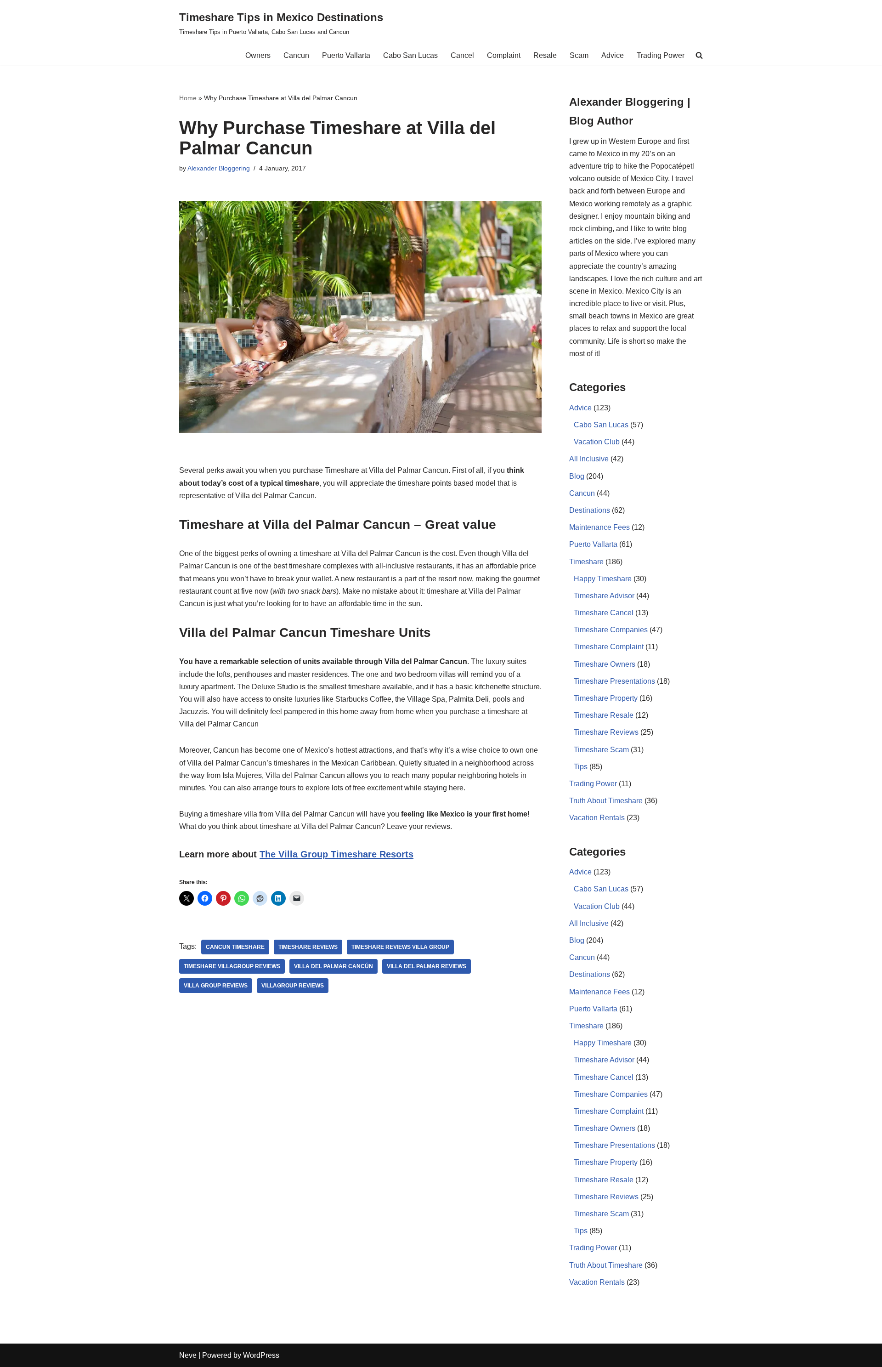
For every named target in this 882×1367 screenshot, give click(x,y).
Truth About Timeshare (606, 801)
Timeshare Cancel (603, 613)
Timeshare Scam (601, 750)
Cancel (462, 55)
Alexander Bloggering (218, 168)
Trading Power (660, 55)
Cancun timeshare (235, 947)
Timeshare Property (606, 698)
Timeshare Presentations (614, 681)
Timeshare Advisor (604, 596)
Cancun (296, 55)
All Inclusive (589, 459)
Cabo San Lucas (410, 55)
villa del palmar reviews (426, 966)
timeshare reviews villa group (400, 947)
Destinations (589, 510)
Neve (188, 1355)
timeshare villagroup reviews (232, 966)
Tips (581, 767)
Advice (612, 55)
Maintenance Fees (599, 527)
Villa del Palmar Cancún (333, 966)
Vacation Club (597, 442)
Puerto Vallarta (346, 55)
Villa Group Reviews (216, 985)
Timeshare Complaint (609, 647)
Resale (545, 55)
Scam (579, 55)
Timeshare (586, 562)
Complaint (503, 55)
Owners (258, 55)
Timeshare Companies (611, 630)
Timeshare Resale (603, 715)
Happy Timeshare (603, 579)
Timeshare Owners (604, 664)
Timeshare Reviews (308, 947)
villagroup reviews (292, 985)
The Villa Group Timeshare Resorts (336, 854)
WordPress (261, 1355)
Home (188, 98)
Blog (576, 476)
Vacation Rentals (597, 818)
